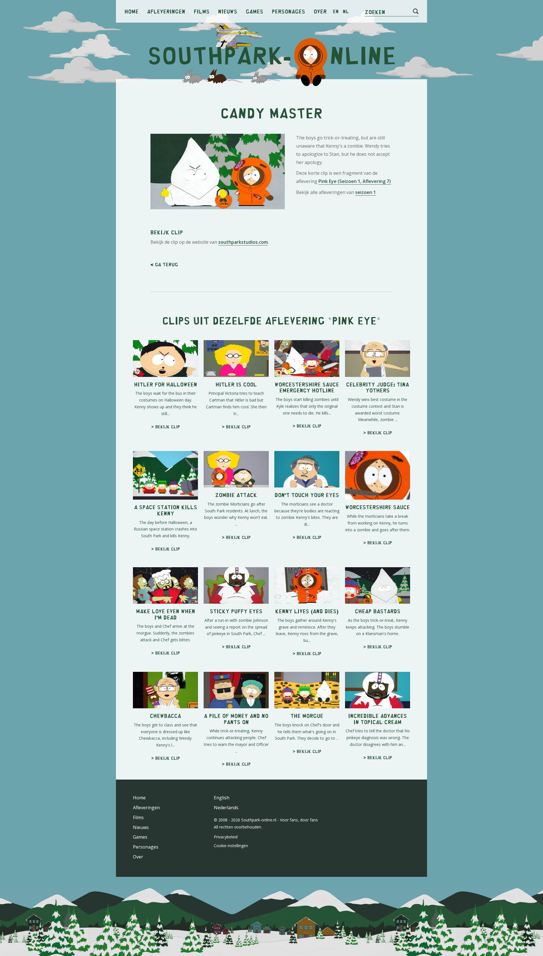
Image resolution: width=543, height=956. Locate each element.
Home (131, 11)
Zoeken (375, 11)
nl (346, 11)
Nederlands (226, 807)
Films (202, 11)
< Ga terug (164, 264)
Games (254, 11)
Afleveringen (166, 11)
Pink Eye (354, 320)
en (336, 11)
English (221, 798)
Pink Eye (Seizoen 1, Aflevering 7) (354, 181)
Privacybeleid (226, 837)
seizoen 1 (365, 192)
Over (320, 11)
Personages (288, 11)
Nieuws (227, 11)
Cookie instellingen (231, 845)
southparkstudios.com (243, 242)
